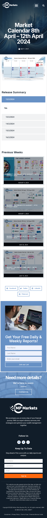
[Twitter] (23, 442)
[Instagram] (28, 442)
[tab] (23, 99)
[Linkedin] (19, 442)
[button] (36, 5)
